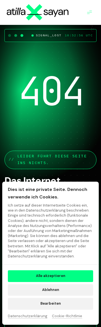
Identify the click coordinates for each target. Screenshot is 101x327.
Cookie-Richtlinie (67, 316)
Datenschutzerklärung (27, 316)
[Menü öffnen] (91, 12)
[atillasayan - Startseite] (37, 12)
